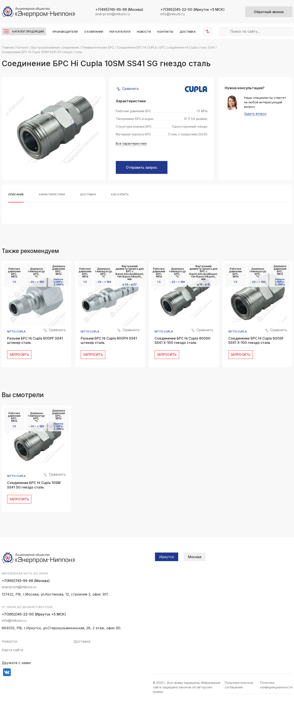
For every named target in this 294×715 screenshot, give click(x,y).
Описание (16, 194)
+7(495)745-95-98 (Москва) (26, 581)
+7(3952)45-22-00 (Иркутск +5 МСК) (34, 614)
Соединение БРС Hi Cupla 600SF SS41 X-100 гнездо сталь (256, 340)
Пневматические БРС (98, 47)
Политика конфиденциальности (276, 685)
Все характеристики (131, 143)
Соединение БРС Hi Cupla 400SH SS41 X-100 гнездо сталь (182, 340)
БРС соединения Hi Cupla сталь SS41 (187, 47)
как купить (120, 194)
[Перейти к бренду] (195, 89)
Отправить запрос (141, 167)
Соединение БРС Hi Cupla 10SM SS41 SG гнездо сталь (33, 485)
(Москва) (119, 9)
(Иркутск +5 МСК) (192, 9)
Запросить (19, 354)
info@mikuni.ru (172, 14)
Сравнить (130, 88)
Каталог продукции (28, 31)
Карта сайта (12, 650)
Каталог (23, 47)
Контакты (165, 31)
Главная (8, 47)
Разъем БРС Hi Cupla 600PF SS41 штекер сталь (35, 340)
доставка (88, 194)
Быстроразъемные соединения (55, 47)
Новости (144, 31)
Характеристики (52, 194)
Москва (194, 557)
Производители (65, 31)
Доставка (188, 31)
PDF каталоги (120, 31)
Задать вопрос (255, 113)
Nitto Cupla (16, 331)
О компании (93, 31)
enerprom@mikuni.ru (112, 14)
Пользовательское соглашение (239, 685)
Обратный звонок (269, 12)
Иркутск (166, 557)
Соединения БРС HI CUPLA (137, 47)
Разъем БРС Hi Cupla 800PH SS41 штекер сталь (109, 340)
